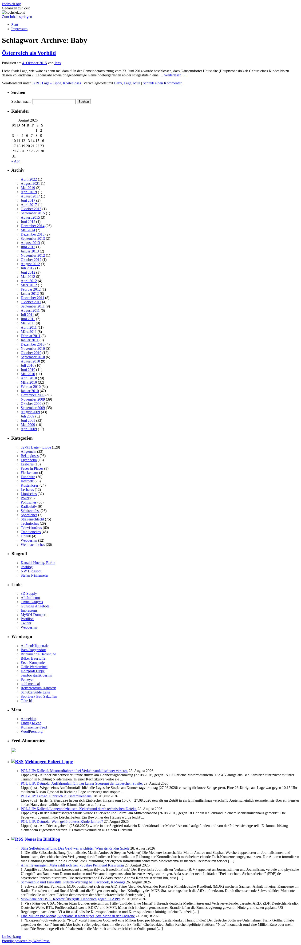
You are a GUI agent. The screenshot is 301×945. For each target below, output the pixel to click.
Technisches (30, 523)
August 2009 (30, 412)
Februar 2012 (31, 289)
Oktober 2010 (31, 353)
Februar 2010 (31, 387)
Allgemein (28, 451)
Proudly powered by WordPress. (26, 941)
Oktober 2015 (31, 209)
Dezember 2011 (32, 298)
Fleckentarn (29, 473)
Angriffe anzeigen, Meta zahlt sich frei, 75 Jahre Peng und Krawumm (72, 865)
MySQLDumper (33, 615)
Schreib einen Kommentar (162, 83)
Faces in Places (32, 468)
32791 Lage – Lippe (36, 447)
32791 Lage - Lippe (46, 83)
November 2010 (33, 348)
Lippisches (29, 494)
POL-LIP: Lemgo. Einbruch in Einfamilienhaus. (56, 796)
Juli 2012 (27, 268)
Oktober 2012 (31, 260)
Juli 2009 (27, 416)
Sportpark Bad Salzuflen (39, 696)
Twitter (26, 623)
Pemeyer (27, 679)
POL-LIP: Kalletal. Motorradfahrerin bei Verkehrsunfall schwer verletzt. (74, 771)
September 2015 (33, 213)
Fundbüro (28, 477)
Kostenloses (72, 83)
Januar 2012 (30, 293)
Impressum (19, 29)
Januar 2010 (30, 391)
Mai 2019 (28, 188)
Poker (25, 498)
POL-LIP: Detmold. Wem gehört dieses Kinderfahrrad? (62, 821)
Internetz (27, 481)
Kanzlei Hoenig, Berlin (38, 563)
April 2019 (29, 192)
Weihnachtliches (33, 545)
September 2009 (33, 408)
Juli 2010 (27, 365)
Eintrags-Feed (31, 723)
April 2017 (29, 205)
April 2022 (29, 179)
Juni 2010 (28, 370)
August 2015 (30, 217)
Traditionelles (31, 532)
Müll (136, 83)
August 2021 (30, 183)
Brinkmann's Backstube (38, 654)
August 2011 (30, 310)
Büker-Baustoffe (33, 658)
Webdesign (29, 540)
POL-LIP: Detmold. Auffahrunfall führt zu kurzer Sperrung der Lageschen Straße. (82, 783)
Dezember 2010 (32, 344)
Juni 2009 (28, 420)
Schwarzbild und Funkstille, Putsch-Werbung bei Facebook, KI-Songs (73, 882)
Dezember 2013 (32, 234)
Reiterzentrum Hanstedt (38, 688)
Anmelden (28, 719)
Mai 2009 (28, 425)
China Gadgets (32, 602)
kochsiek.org (11, 4)
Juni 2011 (28, 319)
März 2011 (29, 332)
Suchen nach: (21, 101)
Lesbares (27, 490)
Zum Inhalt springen (17, 17)
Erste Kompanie (33, 663)
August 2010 (30, 361)
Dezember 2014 (32, 226)
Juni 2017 (28, 200)
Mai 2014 (28, 230)
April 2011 (29, 327)
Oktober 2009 (31, 404)
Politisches (28, 502)
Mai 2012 (28, 277)
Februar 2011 (30, 336)
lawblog (27, 567)
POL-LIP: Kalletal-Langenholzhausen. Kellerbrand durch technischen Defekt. (79, 809)
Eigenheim (29, 460)
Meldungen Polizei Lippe (49, 761)
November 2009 (33, 399)
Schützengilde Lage (35, 692)
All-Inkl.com (30, 598)
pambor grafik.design (36, 675)
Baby (118, 83)
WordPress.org (32, 731)
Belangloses (30, 456)
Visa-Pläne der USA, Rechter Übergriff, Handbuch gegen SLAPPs (70, 899)
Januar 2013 (30, 251)
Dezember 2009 (32, 395)
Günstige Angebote (35, 606)
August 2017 (30, 196)
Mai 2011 (28, 323)
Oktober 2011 (31, 302)
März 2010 (29, 382)
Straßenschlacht (32, 519)
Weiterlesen (175, 75)
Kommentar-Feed (34, 727)
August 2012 (30, 264)
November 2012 (33, 255)
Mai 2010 (28, 374)
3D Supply (29, 593)
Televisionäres (31, 528)
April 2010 (29, 378)
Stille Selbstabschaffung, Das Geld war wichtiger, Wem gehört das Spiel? (75, 848)
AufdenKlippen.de (34, 646)
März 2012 (29, 285)
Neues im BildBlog (42, 839)
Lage (127, 83)
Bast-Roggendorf (33, 650)
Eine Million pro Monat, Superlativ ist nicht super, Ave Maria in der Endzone (78, 916)
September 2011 (33, 306)
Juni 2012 (28, 272)
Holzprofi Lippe (33, 671)
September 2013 (33, 238)
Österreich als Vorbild (29, 53)
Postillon (27, 619)
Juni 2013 (28, 247)
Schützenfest (30, 511)
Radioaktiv (29, 506)
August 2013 (30, 243)
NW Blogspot (31, 571)
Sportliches (29, 515)
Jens (57, 63)
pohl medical (30, 684)
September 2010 (33, 357)
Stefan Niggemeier (34, 575)
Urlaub (26, 536)
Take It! (26, 701)
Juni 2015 (28, 222)
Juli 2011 (27, 315)
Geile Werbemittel (34, 667)
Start (14, 25)
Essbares (27, 464)
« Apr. (15, 161)
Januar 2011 (30, 340)
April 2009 (29, 429)
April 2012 (29, 281)
